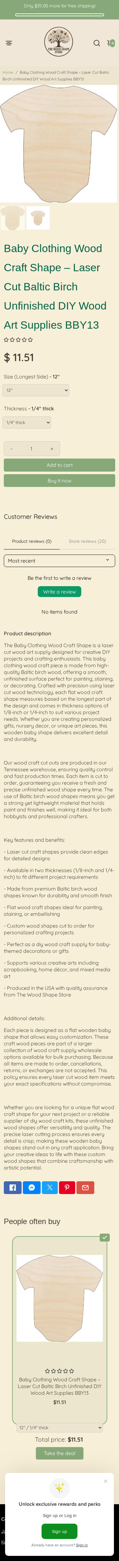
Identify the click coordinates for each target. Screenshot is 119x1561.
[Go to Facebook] (13, 1187)
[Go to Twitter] (50, 1187)
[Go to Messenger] (32, 1187)
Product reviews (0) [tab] (31, 541)
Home (8, 72)
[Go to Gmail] (85, 1187)
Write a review (59, 591)
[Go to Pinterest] (67, 1187)
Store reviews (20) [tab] (87, 541)
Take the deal (60, 1453)
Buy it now (59, 480)
